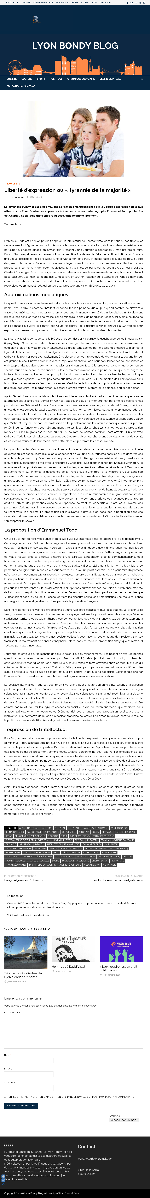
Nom (7, 1055)
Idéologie (10, 844)
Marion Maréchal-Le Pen (36, 852)
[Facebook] (128, 2)
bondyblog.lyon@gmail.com (95, 1158)
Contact (85, 2)
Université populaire (69, 865)
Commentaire (13, 1012)
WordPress (64, 1193)
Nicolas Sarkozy (64, 856)
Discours (53, 836)
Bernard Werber (14, 832)
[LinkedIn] (144, 2)
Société (12, 79)
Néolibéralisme (43, 856)
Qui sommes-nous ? (43, 2)
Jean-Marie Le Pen (91, 844)
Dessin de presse (110, 79)
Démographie (38, 836)
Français (105, 840)
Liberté (53, 848)
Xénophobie (109, 865)
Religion (127, 856)
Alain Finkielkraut (29, 828)
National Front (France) (19, 856)
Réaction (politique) (109, 856)
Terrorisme (117, 861)
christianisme (51, 832)
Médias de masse (71, 852)
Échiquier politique (103, 836)
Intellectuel (54, 844)
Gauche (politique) (123, 840)
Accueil (26, 2)
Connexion (105, 2)
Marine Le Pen (12, 852)
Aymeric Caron (119, 828)
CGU (94, 2)
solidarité (83, 861)
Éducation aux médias (67, 2)
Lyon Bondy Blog (33, 1193)
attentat (60, 828)
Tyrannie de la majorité (42, 865)
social (55, 861)
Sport (41, 79)
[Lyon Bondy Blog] (75, 54)
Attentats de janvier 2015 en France (88, 828)
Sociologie (68, 861)
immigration (25, 844)
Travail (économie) (15, 865)
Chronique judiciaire (81, 79)
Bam (76, 1193)
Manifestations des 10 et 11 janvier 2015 (106, 848)
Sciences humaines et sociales (32, 861)
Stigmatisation (100, 861)
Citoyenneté (69, 832)
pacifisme (82, 856)
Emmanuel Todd (63, 840)
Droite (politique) (80, 836)
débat (8, 836)
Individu (39, 844)
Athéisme (47, 828)
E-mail (9, 1069)
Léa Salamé (40, 848)
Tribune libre (12, 184)
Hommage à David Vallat (68, 966)
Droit (64, 836)
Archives (114, 1116)
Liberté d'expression (71, 848)
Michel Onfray (91, 852)
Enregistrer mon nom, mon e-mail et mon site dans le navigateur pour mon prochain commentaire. (71, 1097)
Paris (92, 856)
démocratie (21, 836)
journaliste (110, 844)
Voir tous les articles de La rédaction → (28, 915)
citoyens (84, 832)
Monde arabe (109, 852)
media (56, 852)
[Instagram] (141, 2)
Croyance (107, 832)
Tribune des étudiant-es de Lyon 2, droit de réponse (23, 975)
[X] (136, 2)
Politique (56, 79)
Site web (9, 1082)
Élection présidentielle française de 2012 (28, 840)
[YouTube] (132, 2)
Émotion (79, 840)
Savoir (9, 861)
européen (92, 840)
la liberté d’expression (18, 848)
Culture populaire (126, 832)
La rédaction (19, 197)
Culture (26, 79)
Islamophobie (71, 844)
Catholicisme (34, 832)
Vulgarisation (92, 865)
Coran (95, 832)
